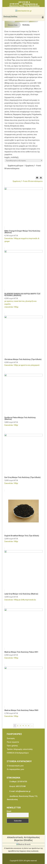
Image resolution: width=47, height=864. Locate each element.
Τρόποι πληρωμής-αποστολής (20, 749)
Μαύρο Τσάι (12, 25)
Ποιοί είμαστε (13, 742)
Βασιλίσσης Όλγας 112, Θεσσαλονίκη (24, 6)
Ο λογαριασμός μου (15, 766)
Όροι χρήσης (12, 746)
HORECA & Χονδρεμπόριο (18, 753)
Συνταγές (11, 738)
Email (9, 811)
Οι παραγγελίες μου (15, 769)
